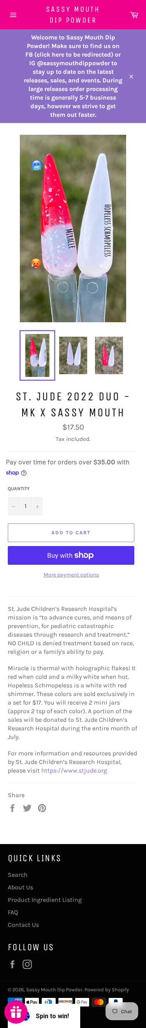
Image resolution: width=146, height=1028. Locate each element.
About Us (20, 887)
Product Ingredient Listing (45, 899)
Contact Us (23, 924)
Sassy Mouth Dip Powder (73, 15)
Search (18, 874)
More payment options (71, 574)
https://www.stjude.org (74, 770)
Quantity (19, 488)
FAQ (13, 912)
